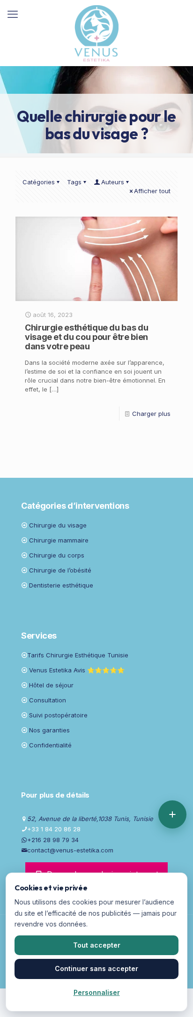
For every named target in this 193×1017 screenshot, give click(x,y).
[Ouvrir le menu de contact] (172, 814)
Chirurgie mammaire (59, 540)
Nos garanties (49, 730)
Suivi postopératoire (58, 715)
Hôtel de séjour (51, 685)
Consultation (47, 700)
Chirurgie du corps (56, 555)
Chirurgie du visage (58, 525)
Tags (74, 182)
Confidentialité (50, 745)
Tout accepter (96, 945)
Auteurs (112, 182)
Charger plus (151, 413)
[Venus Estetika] (96, 33)
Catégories (38, 182)
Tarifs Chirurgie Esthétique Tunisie (77, 655)
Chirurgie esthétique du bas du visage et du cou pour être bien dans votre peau (86, 337)
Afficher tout (152, 191)
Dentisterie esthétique (61, 585)
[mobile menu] (13, 14)
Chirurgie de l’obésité (60, 570)
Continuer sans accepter (96, 968)
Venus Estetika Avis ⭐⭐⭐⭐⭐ (77, 670)
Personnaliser (97, 992)
